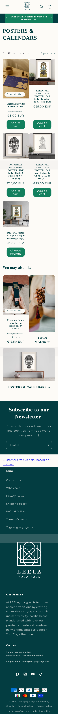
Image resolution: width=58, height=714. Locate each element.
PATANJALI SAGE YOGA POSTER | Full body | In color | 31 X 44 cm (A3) (42, 96)
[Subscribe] (48, 445)
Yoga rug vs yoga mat (20, 527)
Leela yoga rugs (26, 701)
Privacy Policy (15, 495)
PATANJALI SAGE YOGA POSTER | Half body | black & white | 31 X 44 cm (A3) (16, 172)
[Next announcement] (52, 18)
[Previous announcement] (6, 18)
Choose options (15, 252)
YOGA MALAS (40, 339)
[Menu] (7, 7)
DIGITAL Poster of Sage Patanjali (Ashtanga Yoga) (16, 236)
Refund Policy (15, 511)
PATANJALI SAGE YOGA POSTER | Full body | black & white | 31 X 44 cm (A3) (42, 172)
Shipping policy (16, 503)
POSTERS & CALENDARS (27, 387)
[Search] (42, 7)
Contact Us (13, 480)
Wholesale (13, 488)
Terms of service (17, 519)
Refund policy (25, 706)
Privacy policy (44, 706)
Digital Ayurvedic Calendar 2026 (16, 105)
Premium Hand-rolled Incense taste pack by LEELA (15, 324)
